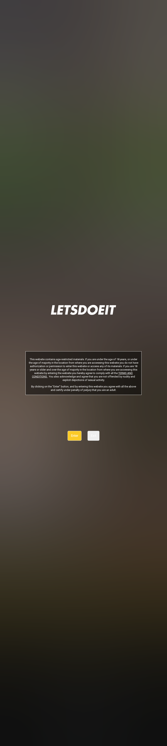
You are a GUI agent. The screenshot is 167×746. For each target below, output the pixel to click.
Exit (93, 436)
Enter (74, 436)
